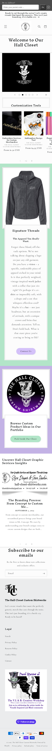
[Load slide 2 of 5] (22, 94)
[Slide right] (32, 161)
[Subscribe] (44, 573)
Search (8, 636)
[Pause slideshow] (47, 94)
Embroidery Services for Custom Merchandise (11, 140)
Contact (8, 661)
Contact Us (26, 351)
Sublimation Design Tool (34, 139)
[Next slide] (37, 94)
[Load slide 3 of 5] (26, 94)
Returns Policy (11, 648)
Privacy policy (17, 746)
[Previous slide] (15, 94)
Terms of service (42, 746)
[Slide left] (20, 161)
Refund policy (29, 746)
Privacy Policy (11, 642)
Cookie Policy (11, 655)
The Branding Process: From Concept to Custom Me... (25, 503)
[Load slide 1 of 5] (19, 94)
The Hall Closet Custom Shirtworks (24, 742)
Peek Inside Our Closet (26, 439)
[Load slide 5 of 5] (32, 94)
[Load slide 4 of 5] (29, 94)
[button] (48, 7)
